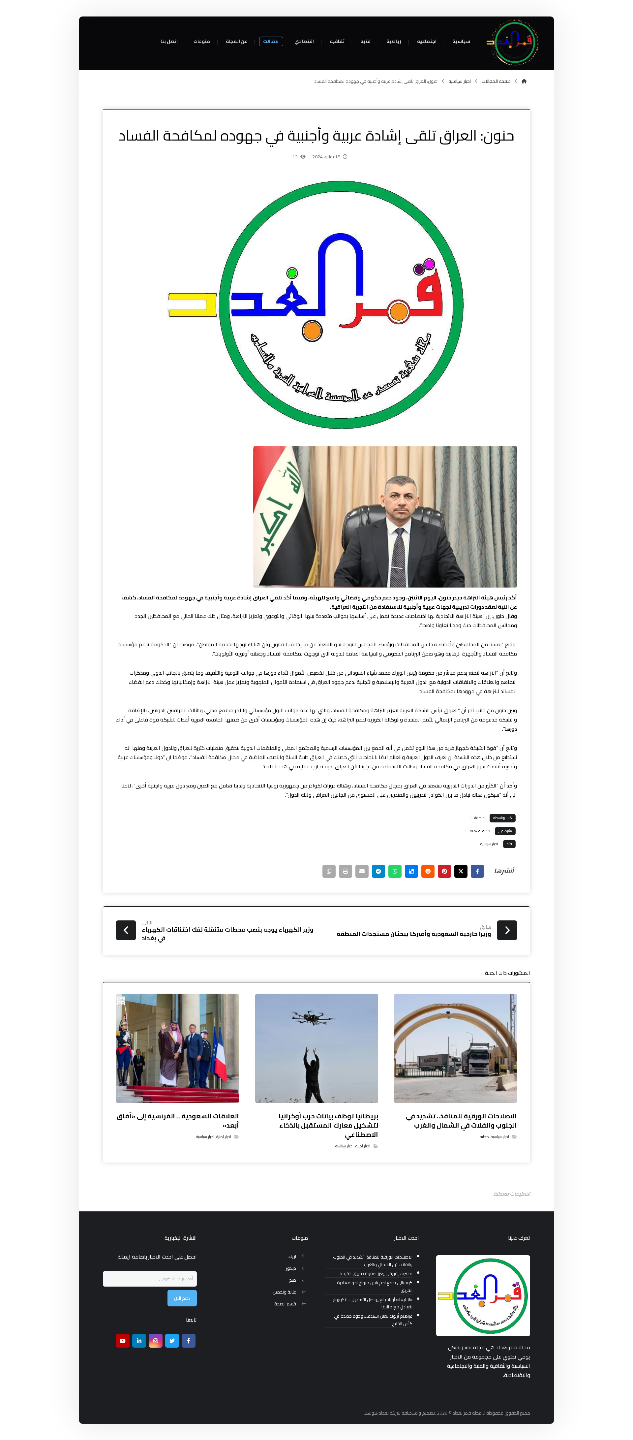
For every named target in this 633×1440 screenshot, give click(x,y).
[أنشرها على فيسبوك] (477, 871)
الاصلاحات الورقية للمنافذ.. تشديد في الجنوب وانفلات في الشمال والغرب (372, 1260)
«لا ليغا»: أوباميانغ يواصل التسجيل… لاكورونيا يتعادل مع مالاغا (372, 1303)
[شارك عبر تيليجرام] (378, 871)
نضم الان (182, 1298)
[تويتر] (172, 1341)
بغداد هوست (376, 1413)
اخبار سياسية (489, 844)
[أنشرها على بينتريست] (444, 871)
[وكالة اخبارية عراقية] (513, 43)
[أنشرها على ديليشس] (411, 871)
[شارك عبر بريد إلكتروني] (362, 871)
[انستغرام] (156, 1341)
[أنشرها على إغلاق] (460, 871)
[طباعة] (345, 871)
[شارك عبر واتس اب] (395, 871)
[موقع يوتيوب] (123, 1341)
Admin (479, 818)
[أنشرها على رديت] (428, 871)
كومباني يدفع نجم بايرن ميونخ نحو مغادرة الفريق (374, 1286)
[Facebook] (189, 1341)
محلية (484, 1136)
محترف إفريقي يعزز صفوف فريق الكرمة (376, 1273)
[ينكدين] (139, 1341)
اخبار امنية (362, 1146)
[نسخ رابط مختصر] (329, 871)
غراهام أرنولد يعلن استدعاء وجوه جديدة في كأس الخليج (373, 1320)
